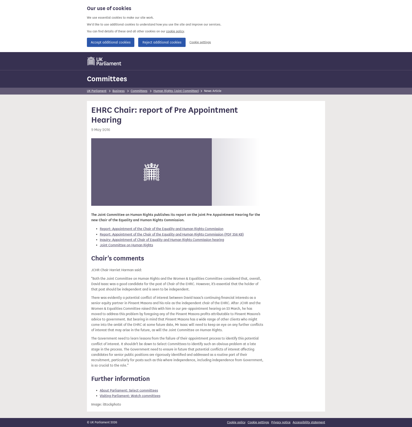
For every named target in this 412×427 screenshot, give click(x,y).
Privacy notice (281, 422)
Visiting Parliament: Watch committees (130, 396)
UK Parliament (96, 91)
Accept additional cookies (110, 42)
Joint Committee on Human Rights (126, 245)
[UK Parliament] (104, 61)
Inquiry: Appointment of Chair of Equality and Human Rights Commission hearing (162, 240)
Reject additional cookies (161, 42)
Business (118, 91)
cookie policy (175, 31)
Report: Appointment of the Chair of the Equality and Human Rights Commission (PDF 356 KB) (172, 234)
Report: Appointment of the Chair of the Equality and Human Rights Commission (161, 229)
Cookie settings (200, 42)
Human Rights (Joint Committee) (176, 91)
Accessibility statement (309, 422)
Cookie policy (236, 422)
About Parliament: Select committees (129, 390)
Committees (107, 78)
